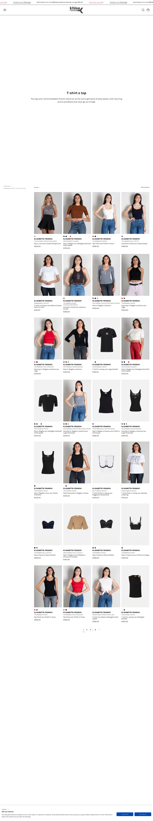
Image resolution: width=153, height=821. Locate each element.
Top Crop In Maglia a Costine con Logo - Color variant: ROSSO (122, 298)
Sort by (36, 187)
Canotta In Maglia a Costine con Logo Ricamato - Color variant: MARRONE (64, 424)
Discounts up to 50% (96, 2)
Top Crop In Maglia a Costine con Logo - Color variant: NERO (37, 362)
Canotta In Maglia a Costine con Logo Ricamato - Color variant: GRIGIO (126, 424)
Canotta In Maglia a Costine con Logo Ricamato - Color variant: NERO (66, 424)
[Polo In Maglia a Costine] (106, 275)
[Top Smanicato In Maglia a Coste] (77, 462)
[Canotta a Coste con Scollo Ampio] (135, 213)
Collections (7, 186)
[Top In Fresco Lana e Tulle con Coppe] (135, 524)
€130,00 (124, 498)
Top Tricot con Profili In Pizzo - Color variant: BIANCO (39, 610)
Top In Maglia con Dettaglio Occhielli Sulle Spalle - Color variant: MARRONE (128, 362)
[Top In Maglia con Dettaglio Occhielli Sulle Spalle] (77, 213)
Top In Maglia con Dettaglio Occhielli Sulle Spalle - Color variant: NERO (66, 236)
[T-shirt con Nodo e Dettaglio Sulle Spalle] (106, 586)
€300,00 (66, 248)
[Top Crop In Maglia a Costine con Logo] (135, 275)
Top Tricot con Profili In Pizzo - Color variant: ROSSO (93, 236)
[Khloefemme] (76, 10)
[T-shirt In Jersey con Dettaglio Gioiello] (135, 586)
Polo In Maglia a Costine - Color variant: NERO (95, 298)
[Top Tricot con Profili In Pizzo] (106, 213)
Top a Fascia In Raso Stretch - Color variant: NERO (35, 548)
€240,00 (66, 436)
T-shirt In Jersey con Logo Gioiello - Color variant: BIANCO (93, 362)
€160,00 (37, 310)
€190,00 (95, 372)
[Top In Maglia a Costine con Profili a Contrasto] (106, 400)
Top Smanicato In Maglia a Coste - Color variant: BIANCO (64, 486)
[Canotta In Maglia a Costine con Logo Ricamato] (77, 400)
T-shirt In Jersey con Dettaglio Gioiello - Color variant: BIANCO (122, 610)
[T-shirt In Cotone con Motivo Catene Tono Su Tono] (48, 275)
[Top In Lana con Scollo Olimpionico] (48, 213)
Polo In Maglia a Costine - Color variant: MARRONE (93, 298)
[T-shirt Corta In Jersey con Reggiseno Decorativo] (106, 462)
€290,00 (95, 246)
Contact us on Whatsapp (22, 2)
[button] (5, 809)
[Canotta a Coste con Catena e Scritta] (77, 275)
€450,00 (66, 560)
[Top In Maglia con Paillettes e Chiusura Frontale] (77, 524)
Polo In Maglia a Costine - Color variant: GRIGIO (68, 362)
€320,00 (124, 558)
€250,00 (37, 498)
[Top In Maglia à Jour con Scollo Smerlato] (48, 462)
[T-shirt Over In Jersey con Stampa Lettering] (135, 462)
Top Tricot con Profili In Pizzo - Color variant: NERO (95, 236)
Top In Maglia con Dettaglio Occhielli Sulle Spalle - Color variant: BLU (64, 236)
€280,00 (66, 312)
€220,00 (37, 246)
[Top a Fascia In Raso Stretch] (48, 524)
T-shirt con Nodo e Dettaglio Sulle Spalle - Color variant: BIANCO (93, 610)
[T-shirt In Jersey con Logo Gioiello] (106, 339)
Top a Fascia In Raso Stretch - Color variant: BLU (95, 548)
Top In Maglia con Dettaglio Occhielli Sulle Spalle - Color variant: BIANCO (68, 236)
